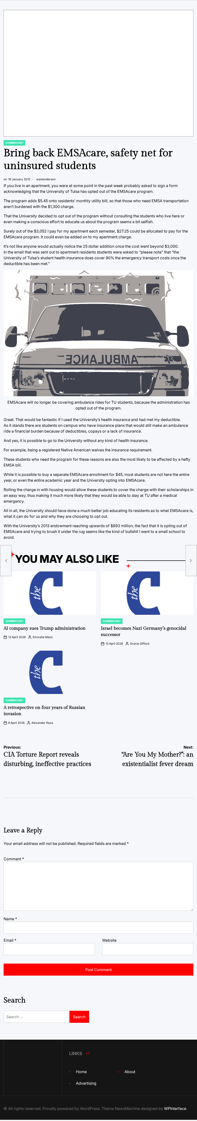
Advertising (86, 1083)
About (129, 1071)
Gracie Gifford (139, 643)
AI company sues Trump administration (45, 628)
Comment (14, 858)
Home (81, 1071)
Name (10, 918)
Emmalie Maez (43, 637)
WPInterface (175, 1108)
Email (10, 940)
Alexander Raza (42, 723)
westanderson (45, 179)
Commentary (14, 142)
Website (109, 940)
